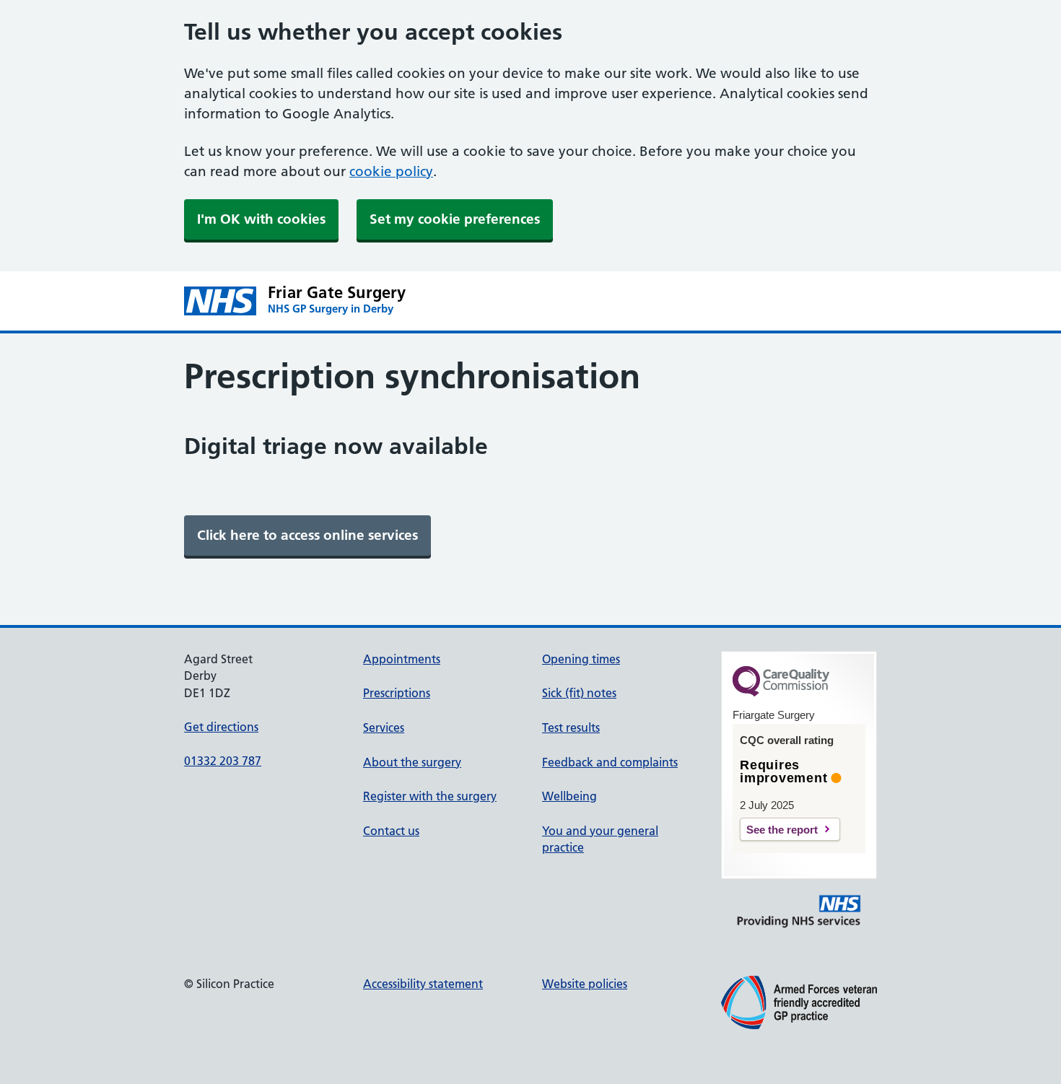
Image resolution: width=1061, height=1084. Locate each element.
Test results (571, 727)
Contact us (391, 830)
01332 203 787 (222, 760)
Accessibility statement (423, 983)
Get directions (221, 727)
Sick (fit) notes (579, 693)
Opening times (581, 659)
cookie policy (391, 171)
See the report (782, 829)
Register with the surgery (430, 796)
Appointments (401, 659)
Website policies (584, 983)
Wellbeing (569, 796)
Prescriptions (396, 693)
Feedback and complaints (610, 762)
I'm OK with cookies (261, 219)
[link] (307, 535)
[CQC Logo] (781, 693)
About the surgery (412, 762)
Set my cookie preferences (455, 219)
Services (383, 727)
